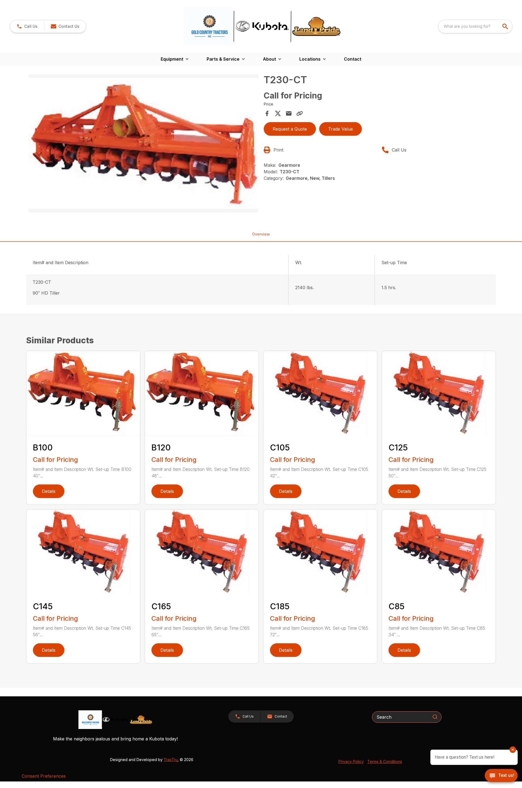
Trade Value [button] (340, 129)
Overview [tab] (261, 234)
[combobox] (475, 26)
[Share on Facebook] (267, 113)
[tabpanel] (143, 144)
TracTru (171, 759)
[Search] (435, 716)
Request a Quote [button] (290, 129)
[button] (27, 26)
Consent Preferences (44, 776)
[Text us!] (501, 776)
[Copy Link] (299, 113)
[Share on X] (278, 113)
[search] (505, 26)
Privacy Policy (351, 761)
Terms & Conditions (384, 761)
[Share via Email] (288, 113)
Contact (352, 59)
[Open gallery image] (143, 143)
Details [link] (48, 491)
